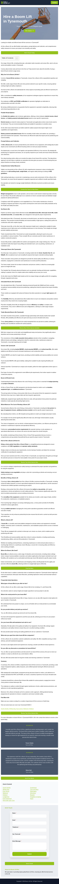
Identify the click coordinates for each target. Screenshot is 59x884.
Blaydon (32, 795)
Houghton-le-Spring (35, 796)
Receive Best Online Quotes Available (29, 328)
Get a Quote (28, 30)
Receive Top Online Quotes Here (29, 462)
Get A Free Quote (29, 778)
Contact (54, 2)
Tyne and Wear (34, 789)
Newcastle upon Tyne (9, 800)
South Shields (5, 708)
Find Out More (29, 568)
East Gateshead (7, 798)
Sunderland (33, 787)
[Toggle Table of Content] (16, 58)
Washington (33, 791)
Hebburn (31, 708)
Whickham (33, 793)
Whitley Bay (12, 708)
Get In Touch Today (29, 52)
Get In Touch (29, 863)
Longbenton (6, 796)
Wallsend (25, 708)
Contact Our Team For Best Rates (29, 189)
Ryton (31, 798)
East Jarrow (19, 708)
